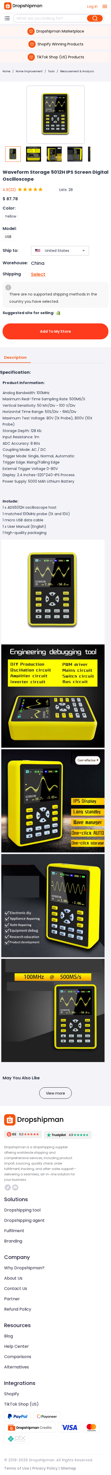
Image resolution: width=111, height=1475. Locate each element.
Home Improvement (29, 71)
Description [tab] (15, 357)
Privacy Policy (45, 1468)
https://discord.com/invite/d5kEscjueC (16, 1187)
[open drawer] (105, 6)
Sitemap (68, 1468)
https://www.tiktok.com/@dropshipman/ (8, 1187)
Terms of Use (16, 1468)
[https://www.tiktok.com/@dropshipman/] (8, 1187)
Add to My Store (55, 331)
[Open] (83, 250)
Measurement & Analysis (77, 71)
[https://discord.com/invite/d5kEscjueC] (15, 1187)
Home (6, 71)
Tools (51, 71)
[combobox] (52, 251)
